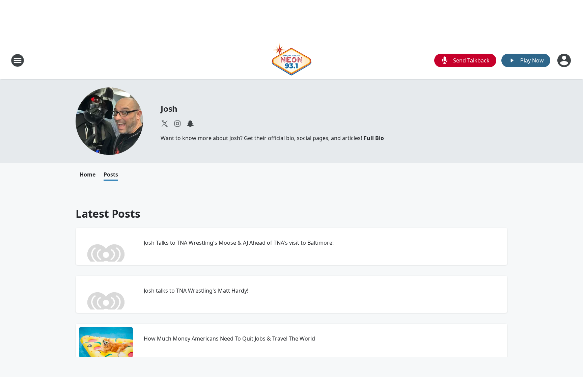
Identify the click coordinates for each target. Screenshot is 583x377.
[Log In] (564, 60)
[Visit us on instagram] (177, 123)
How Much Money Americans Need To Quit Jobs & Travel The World (229, 338)
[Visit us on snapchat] (190, 123)
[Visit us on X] (165, 123)
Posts (111, 174)
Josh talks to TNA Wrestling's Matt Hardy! (196, 290)
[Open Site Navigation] (17, 60)
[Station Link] (291, 60)
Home (87, 174)
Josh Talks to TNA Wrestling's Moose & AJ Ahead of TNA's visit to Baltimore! (239, 242)
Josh (169, 108)
